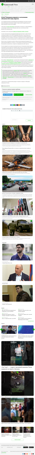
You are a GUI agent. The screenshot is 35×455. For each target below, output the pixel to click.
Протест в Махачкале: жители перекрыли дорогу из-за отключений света (14, 396)
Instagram (29, 75)
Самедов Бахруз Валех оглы (7, 262)
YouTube (4, 78)
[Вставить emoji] (19, 110)
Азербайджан (12, 6)
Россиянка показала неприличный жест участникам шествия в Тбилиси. (27, 435)
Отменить (29, 120)
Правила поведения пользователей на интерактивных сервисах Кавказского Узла (20, 451)
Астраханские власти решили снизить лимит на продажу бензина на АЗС (15, 216)
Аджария (5, 6)
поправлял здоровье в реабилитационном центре (10, 63)
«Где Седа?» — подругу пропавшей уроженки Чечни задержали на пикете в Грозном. (16, 368)
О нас (2, 447)
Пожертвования (19, 447)
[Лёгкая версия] (5, 1)
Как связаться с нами (9, 447)
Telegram (25, 73)
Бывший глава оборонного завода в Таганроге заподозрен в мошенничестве (9, 315)
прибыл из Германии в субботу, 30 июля (20, 31)
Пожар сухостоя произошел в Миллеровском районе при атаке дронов (14, 172)
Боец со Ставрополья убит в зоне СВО (9, 318)
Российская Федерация (10, 9)
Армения (16, 6)
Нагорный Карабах (4, 9)
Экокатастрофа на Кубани (30, 12)
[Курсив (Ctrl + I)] (13, 110)
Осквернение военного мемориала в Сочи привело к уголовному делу (14, 142)
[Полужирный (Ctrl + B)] (12, 110)
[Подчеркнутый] (15, 110)
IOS (18, 70)
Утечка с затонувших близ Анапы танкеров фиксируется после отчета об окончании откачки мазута (25, 337)
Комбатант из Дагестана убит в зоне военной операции (24, 311)
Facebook (25, 75)
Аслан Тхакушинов (10, 26)
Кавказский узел (10, 59)
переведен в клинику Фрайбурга (15, 62)
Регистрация (14, 119)
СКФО (29, 9)
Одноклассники (11, 77)
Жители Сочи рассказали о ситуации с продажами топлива (12, 193)
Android (15, 70)
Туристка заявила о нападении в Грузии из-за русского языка (16, 435)
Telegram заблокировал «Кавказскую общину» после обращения (6, 435)
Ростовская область (17, 9)
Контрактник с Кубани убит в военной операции (25, 315)
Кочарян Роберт (5, 283)
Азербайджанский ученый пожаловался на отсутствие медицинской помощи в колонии (8, 337)
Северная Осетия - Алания (23, 9)
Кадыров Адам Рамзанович (7, 304)
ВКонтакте (5, 77)
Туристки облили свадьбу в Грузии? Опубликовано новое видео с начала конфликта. (16, 423)
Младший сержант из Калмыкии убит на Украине (11, 237)
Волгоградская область (28, 6)
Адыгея (9, 6)
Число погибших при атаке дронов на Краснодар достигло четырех (25, 319)
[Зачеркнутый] (17, 110)
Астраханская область (21, 6)
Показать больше (17, 439)
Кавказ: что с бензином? (6, 12)
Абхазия (3, 6)
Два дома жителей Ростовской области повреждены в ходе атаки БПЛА (9, 311)
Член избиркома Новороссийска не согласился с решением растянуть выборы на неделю (16, 149)
